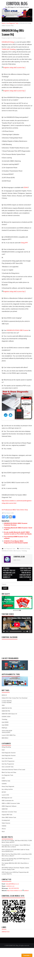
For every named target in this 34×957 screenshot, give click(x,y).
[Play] (4, 631)
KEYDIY (4, 792)
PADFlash (4, 728)
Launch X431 (5, 795)
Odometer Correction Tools (9, 811)
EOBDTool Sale (6, 780)
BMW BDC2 (5, 738)
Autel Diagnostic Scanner (9, 752)
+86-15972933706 (14, 888)
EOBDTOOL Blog (17, 4)
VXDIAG (4, 826)
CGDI (3, 778)
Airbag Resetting (6, 747)
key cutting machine (7, 789)
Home (3, 23)
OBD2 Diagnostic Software (9, 806)
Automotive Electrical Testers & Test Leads (13, 769)
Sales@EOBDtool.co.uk (12, 884)
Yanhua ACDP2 (6, 732)
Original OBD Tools (7, 814)
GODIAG (4, 783)
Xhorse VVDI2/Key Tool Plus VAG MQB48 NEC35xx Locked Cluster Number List (9, 573)
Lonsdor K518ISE (6, 702)
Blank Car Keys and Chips (9, 772)
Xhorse (4, 828)
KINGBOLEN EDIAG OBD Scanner (17, 330)
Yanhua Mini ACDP (7, 730)
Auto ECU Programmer (8, 761)
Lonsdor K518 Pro (7, 700)
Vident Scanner (6, 823)
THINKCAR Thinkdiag (9, 49)
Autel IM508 (5, 725)
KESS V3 (4, 695)
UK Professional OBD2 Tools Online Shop (15, 509)
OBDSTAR (4, 809)
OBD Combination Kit (7, 800)
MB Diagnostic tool (7, 797)
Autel (3, 750)
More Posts (17, 560)
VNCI (3, 705)
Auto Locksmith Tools (7, 766)
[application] (17, 624)
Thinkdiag (24, 550)
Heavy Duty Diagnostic (8, 786)
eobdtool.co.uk (21, 38)
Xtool (3, 831)
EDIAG (26, 187)
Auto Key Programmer (8, 764)
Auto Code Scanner (7, 758)
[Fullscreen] (30, 631)
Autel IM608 (5, 722)
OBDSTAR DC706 (7, 708)
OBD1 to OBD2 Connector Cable (11, 803)
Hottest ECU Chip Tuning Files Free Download (14, 698)
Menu (17, 19)
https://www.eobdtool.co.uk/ (14, 890)
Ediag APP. (24, 242)
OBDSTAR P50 (6, 711)
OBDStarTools (6, 931)
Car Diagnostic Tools (12, 23)
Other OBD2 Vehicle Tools (9, 817)
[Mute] (27, 631)
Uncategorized (6, 820)
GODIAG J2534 (6, 716)
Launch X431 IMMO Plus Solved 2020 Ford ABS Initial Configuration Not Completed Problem (25, 573)
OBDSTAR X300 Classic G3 (9, 713)
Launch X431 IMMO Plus (9, 735)
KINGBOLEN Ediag (8, 42)
